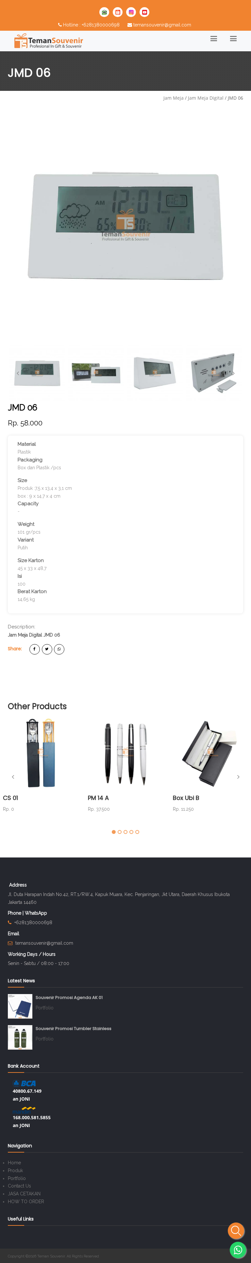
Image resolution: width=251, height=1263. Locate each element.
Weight (26, 524)
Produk (15, 1170)
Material (27, 444)
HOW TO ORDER (26, 1201)
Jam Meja (173, 98)
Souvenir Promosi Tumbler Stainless (73, 1028)
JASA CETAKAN (24, 1193)
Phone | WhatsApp (27, 913)
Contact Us (19, 1185)
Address (18, 885)
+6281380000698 (33, 922)
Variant (26, 539)
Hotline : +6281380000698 (91, 24)
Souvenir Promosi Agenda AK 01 (69, 997)
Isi (20, 576)
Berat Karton (32, 591)
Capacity (28, 503)
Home (14, 1162)
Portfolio (45, 1007)
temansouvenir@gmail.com (162, 24)
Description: (21, 626)
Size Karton (31, 560)
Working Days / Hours (32, 954)
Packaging (30, 459)
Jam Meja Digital (206, 98)
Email (13, 933)
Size (22, 480)
